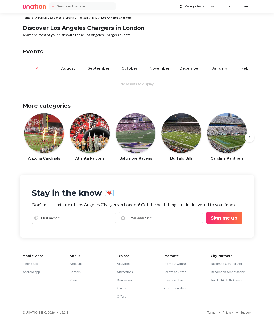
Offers (121, 296)
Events (121, 288)
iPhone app (30, 263)
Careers (75, 272)
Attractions (125, 272)
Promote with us (175, 263)
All (38, 68)
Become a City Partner (226, 263)
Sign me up (224, 218)
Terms (211, 312)
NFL (94, 17)
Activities (123, 263)
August (68, 68)
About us (76, 263)
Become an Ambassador (228, 272)
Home (26, 17)
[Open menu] (246, 6)
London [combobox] (221, 6)
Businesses (124, 280)
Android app (31, 272)
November (159, 68)
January (219, 68)
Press (73, 280)
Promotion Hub (175, 288)
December (189, 68)
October (129, 68)
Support (246, 312)
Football (83, 17)
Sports (70, 17)
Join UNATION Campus (228, 280)
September (99, 68)
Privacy (228, 312)
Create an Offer (175, 272)
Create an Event (175, 280)
